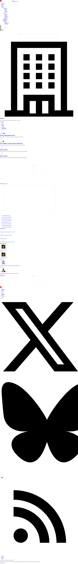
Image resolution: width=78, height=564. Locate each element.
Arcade (6, 17)
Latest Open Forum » (2, 275)
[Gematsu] (6, 1)
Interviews (6, 18)
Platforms (6, 8)
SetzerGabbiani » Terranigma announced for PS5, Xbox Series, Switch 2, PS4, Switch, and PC (9, 273)
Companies (6, 11)
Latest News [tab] (3, 127)
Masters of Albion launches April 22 (7, 135)
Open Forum (5, 20)
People (6, 12)
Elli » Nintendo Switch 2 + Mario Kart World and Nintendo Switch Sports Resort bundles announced (10, 265)
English (3, 122)
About (5, 21)
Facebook (3, 125)
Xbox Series (6, 14)
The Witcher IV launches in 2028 (3, 238)
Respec (2, 557)
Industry (3, 6)
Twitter (2, 124)
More (2, 7)
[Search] (0, 25)
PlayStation (3, 3)
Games (6, 9)
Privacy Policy (3, 296)
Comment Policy (7, 22)
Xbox (2, 4)
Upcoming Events (5, 19)
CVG (2, 556)
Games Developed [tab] (4, 128)
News (2, 2)
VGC (2, 558)
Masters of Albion (3, 149)
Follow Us (6, 23)
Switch (6, 15)
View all (6, 183)
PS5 (5, 13)
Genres (6, 10)
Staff (2, 295)
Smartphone (6, 16)
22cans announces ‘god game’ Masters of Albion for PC (11, 143)
